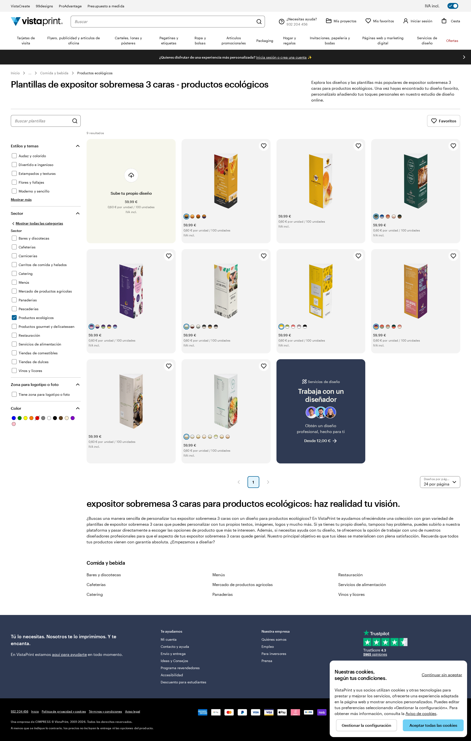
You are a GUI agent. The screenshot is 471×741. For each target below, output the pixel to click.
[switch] (445, 6)
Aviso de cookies (421, 713)
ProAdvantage (70, 6)
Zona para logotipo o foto (35, 384)
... (29, 73)
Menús (218, 574)
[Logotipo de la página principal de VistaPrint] (37, 21)
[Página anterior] (239, 482)
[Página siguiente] (268, 482)
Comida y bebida (54, 73)
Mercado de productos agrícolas (242, 584)
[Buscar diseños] (75, 121)
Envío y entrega (173, 654)
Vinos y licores (351, 594)
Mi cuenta (169, 639)
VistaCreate (20, 6)
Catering (95, 594)
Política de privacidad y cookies (64, 711)
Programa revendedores (180, 668)
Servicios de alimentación (362, 584)
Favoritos (447, 120)
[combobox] (164, 22)
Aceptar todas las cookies (433, 725)
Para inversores (274, 654)
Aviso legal (132, 711)
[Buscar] (259, 21)
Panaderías (222, 594)
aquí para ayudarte (69, 654)
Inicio (15, 73)
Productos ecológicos (94, 73)
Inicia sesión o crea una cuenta (281, 57)
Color (16, 408)
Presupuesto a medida (106, 6)
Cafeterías (96, 584)
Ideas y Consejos (174, 661)
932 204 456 (19, 711)
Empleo (268, 646)
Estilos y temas (25, 145)
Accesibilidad (172, 675)
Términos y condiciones (105, 711)
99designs (44, 6)
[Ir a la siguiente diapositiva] (464, 57)
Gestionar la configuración (366, 725)
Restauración (350, 574)
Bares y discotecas (104, 574)
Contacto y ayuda (175, 646)
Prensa (267, 661)
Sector (17, 213)
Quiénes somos (274, 639)
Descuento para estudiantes (184, 682)
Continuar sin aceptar (442, 674)
